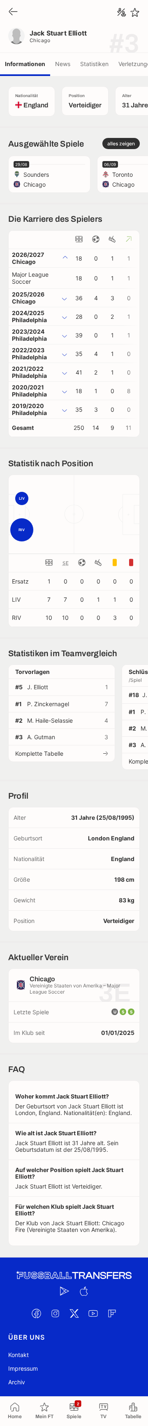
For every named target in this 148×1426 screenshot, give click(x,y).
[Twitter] (74, 1313)
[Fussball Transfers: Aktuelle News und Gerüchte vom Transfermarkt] (74, 1275)
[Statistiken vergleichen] (122, 12)
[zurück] (13, 12)
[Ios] (83, 1291)
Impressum (23, 1368)
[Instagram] (55, 1313)
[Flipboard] (112, 1313)
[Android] (64, 1291)
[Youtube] (93, 1313)
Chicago (40, 40)
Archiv (16, 1382)
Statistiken (94, 63)
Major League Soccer (30, 278)
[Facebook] (36, 1313)
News (62, 63)
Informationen (25, 63)
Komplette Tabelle (39, 753)
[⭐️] (135, 12)
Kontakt (18, 1354)
